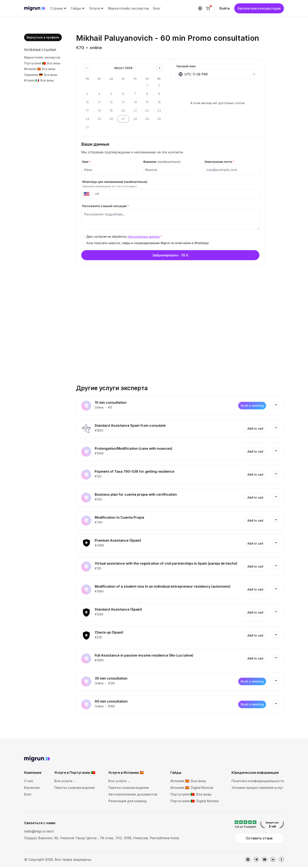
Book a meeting (252, 405)
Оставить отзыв (259, 838)
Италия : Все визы (39, 80)
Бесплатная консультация (259, 8)
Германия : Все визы (40, 74)
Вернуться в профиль (43, 37)
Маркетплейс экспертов (128, 8)
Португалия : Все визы (42, 63)
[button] (58, 8)
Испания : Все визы (39, 69)
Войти (225, 8)
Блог (157, 8)
